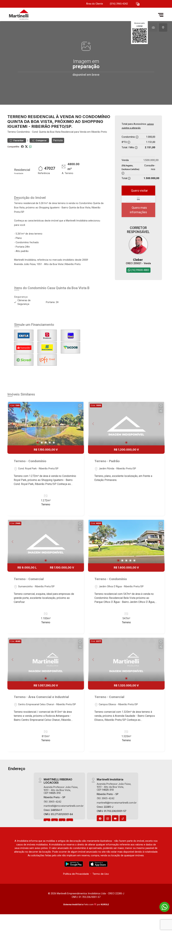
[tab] (153, 27)
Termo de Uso (100, 873)
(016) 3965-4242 (119, 3)
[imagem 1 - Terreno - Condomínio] (45, 423)
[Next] (78, 423)
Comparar (41, 140)
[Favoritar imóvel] (80, 406)
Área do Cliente (94, 3)
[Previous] (12, 423)
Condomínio (23, 131)
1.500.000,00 (151, 160)
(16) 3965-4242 (52, 801)
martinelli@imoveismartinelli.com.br (63, 805)
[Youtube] (115, 818)
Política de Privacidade (76, 873)
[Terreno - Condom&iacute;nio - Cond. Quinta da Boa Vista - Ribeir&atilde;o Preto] (24, 15)
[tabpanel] (86, 63)
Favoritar (18, 140)
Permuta (58, 140)
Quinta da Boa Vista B (73, 288)
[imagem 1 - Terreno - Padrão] (126, 423)
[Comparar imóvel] (80, 411)
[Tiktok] (122, 818)
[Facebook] (100, 818)
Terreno (11, 131)
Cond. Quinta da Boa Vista (46, 131)
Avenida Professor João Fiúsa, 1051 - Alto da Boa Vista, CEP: (61, 790)
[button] (138, 4)
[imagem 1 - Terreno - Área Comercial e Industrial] (45, 659)
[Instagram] (107, 818)
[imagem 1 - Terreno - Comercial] (45, 541)
